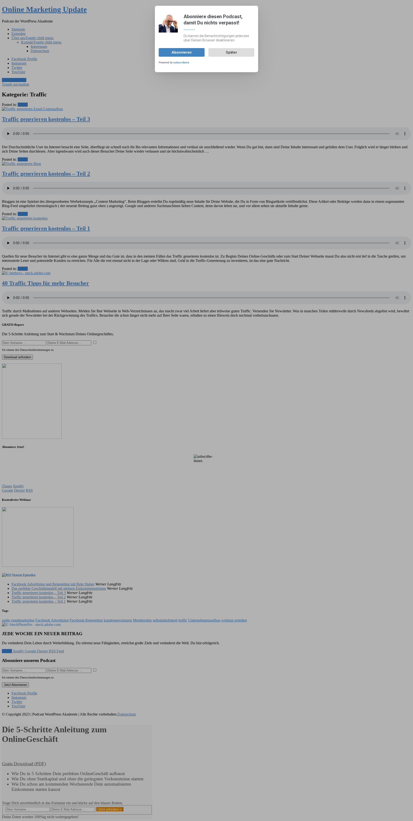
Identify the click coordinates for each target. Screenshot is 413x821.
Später (231, 52)
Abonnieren (182, 52)
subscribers (181, 62)
